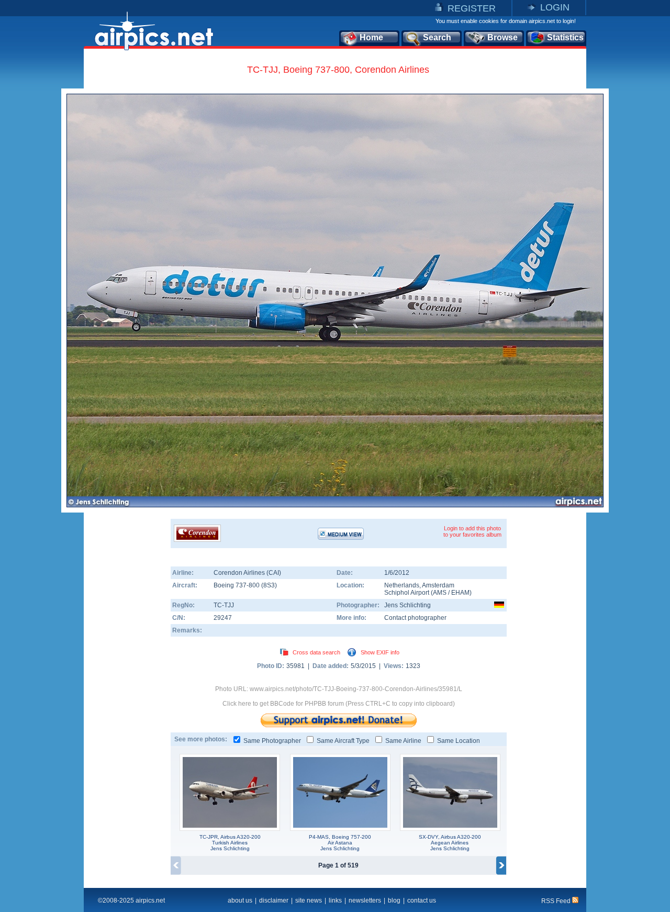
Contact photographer (415, 617)
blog (394, 900)
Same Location (459, 740)
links (335, 900)
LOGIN (555, 7)
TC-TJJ (224, 605)
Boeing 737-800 (237, 585)
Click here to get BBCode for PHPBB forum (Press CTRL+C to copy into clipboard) (338, 703)
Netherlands (401, 585)
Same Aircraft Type (343, 740)
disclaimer (273, 900)
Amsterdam (438, 585)
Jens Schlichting (407, 605)
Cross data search (316, 652)
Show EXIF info (380, 652)
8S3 (269, 585)
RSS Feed (556, 901)
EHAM (460, 592)
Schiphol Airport (406, 592)
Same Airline (403, 740)
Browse (502, 37)
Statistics (565, 37)
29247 (223, 617)
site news (308, 900)
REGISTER (472, 8)
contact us (421, 900)
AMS (439, 592)
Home (371, 37)
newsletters (365, 900)
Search (437, 37)
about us (240, 900)
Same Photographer (272, 740)
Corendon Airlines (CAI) (247, 572)
